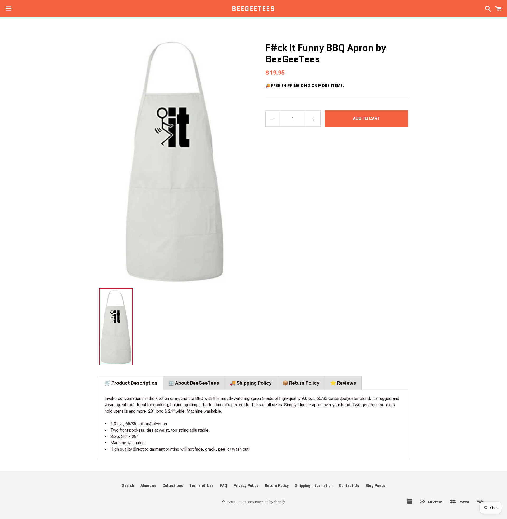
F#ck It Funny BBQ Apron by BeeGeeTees (325, 53)
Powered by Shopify (270, 501)
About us (148, 485)
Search (128, 485)
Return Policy (277, 485)
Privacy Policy (246, 485)
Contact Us (349, 485)
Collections (173, 485)
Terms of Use (201, 485)
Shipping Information (314, 485)
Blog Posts (375, 485)
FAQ (223, 485)
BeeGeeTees (253, 8)
